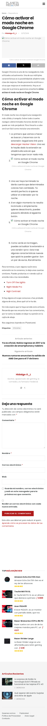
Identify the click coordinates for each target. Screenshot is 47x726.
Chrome (16, 328)
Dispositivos (13, 13)
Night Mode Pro (14, 286)
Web (4, 476)
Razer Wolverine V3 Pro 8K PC (28, 621)
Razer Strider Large (24, 638)
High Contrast (13, 291)
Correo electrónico (12, 465)
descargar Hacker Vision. (24, 144)
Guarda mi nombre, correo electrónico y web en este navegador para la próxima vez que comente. (24, 491)
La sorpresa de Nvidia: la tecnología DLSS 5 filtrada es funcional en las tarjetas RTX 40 (28, 682)
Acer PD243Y (20, 606)
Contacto (6, 718)
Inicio (4, 13)
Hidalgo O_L (11, 33)
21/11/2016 (25, 33)
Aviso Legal (29, 716)
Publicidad (24, 713)
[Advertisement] (23, 547)
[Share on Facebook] (9, 65)
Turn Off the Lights (15, 282)
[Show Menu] (44, 4)
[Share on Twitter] (24, 65)
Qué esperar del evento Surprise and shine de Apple (29, 694)
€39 (22, 648)
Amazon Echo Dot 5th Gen (27, 577)
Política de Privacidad (11, 716)
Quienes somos (8, 713)
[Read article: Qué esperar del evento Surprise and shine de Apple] (7, 695)
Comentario (9, 420)
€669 (40, 598)
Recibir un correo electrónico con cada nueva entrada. (21, 505)
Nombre (7, 453)
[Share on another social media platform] (38, 65)
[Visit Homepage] (12, 4)
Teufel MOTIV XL (22, 591)
